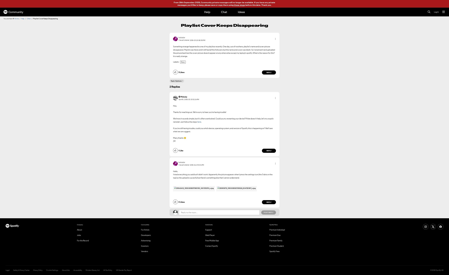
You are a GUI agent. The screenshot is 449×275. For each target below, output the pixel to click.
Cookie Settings (52, 270)
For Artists (145, 229)
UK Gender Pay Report (124, 270)
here (199, 122)
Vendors (144, 251)
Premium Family (275, 240)
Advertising (145, 240)
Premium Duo (275, 235)
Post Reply (268, 212)
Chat (224, 12)
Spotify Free (274, 251)
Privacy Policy (37, 270)
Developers (146, 235)
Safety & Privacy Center (21, 270)
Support (208, 229)
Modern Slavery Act (93, 270)
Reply (269, 72)
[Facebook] (440, 227)
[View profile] (175, 38)
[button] (275, 39)
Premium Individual (277, 229)
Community (15, 12)
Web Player (210, 235)
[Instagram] (425, 227)
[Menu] (443, 12)
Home (16, 18)
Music (183, 62)
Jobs (79, 235)
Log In (436, 12)
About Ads (66, 270)
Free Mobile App (212, 240)
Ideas (241, 12)
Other (29, 18)
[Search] (429, 11)
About (79, 229)
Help (207, 12)
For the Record (83, 240)
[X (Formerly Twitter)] (433, 227)
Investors (145, 246)
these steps (239, 5)
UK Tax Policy (107, 270)
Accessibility (77, 270)
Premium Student (276, 246)
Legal (7, 270)
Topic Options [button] (176, 81)
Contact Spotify (211, 246)
